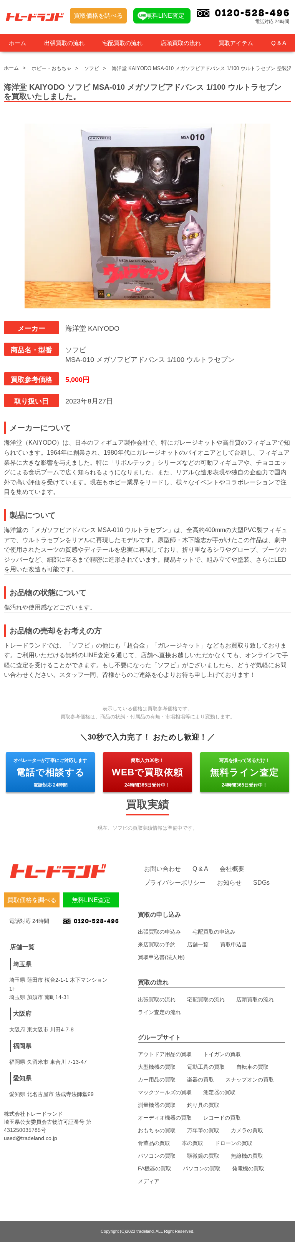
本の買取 (192, 1143)
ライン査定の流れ (159, 1012)
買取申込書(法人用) (161, 957)
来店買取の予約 (157, 944)
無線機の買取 (247, 1156)
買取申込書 (233, 944)
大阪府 (22, 1013)
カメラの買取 (247, 1130)
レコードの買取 (222, 1118)
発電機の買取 (248, 1168)
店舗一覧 (198, 944)
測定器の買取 (219, 1092)
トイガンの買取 (222, 1054)
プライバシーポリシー (175, 882)
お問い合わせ (162, 868)
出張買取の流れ (64, 43)
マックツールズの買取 (165, 1092)
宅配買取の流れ (122, 43)
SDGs (261, 882)
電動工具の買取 (206, 1067)
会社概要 (232, 868)
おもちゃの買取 (157, 1130)
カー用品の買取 (157, 1079)
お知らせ (229, 882)
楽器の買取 (200, 1079)
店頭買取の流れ (181, 43)
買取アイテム (236, 43)
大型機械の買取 (157, 1067)
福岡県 (22, 1046)
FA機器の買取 (154, 1168)
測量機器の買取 (157, 1105)
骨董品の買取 (154, 1143)
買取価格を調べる (98, 15)
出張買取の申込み (159, 932)
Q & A (278, 43)
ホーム (17, 43)
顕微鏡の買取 (203, 1156)
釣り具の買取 (203, 1105)
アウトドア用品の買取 (165, 1054)
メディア (148, 1181)
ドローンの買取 (233, 1143)
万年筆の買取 (203, 1130)
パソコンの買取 (157, 1156)
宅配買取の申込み (213, 932)
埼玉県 (22, 964)
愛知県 (22, 1078)
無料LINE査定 (165, 15)
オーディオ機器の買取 (165, 1118)
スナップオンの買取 (249, 1079)
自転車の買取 (252, 1067)
